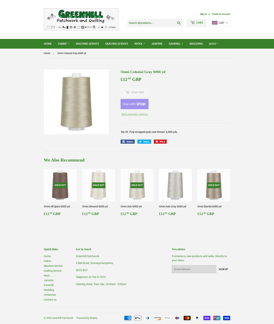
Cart (199, 22)
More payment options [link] (135, 114)
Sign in (203, 14)
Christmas (50, 294)
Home (48, 43)
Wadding (196, 43)
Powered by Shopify (87, 318)
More (212, 43)
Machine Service (87, 43)
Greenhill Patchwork (62, 318)
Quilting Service (116, 43)
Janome (157, 43)
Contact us (50, 299)
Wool (138, 43)
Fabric (62, 43)
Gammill (175, 43)
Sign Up (223, 269)
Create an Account (221, 14)
